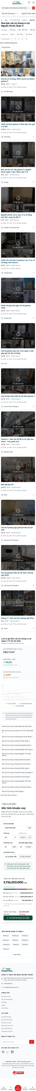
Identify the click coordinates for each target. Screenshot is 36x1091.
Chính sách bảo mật (7, 1025)
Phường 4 (15, 940)
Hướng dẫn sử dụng (6, 1031)
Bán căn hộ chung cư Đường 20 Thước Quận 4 (16, 777)
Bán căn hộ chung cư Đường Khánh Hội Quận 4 (16, 759)
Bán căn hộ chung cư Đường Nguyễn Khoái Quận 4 (17, 749)
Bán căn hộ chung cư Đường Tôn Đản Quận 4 (15, 741)
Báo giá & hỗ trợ (6, 996)
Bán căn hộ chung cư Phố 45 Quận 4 (13, 791)
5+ (26, 39)
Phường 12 (15, 935)
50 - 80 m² (29, 34)
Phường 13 (25, 940)
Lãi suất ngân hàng (25, 843)
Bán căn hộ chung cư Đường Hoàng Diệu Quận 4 (16, 745)
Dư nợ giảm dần (11, 856)
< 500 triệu (12, 30)
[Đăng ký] (31, 1042)
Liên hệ (3, 1005)
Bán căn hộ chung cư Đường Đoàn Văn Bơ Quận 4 (17, 736)
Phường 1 (6, 935)
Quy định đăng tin (6, 1017)
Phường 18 (6, 944)
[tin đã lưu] (29, 2)
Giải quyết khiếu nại (6, 1028)
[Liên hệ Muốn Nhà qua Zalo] (8, 1052)
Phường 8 (16, 944)
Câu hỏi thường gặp (6, 999)
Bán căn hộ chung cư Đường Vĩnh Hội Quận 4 (15, 768)
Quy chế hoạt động (6, 1019)
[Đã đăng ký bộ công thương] (18, 1073)
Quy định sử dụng (6, 1022)
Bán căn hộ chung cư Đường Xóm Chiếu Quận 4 (16, 764)
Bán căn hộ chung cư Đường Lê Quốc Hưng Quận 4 (17, 772)
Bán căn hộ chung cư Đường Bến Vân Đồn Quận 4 (17, 726)
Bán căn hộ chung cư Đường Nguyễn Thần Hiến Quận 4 (16, 782)
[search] (33, 8)
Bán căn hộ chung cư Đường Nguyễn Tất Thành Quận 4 (16, 754)
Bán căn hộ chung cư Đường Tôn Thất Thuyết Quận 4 (17, 731)
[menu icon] (33, 2)
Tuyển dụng (4, 1008)
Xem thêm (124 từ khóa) (9, 795)
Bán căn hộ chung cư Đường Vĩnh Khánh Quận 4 (16, 787)
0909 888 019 (8, 983)
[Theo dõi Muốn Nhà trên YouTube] (12, 1052)
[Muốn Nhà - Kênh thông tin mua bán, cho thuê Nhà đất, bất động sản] (18, 2)
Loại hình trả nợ (8, 852)
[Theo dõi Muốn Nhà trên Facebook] (3, 1052)
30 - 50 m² (20, 34)
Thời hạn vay (7, 843)
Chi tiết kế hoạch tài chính (19, 918)
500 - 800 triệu (22, 30)
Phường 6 (6, 940)
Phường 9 (6, 949)
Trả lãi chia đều (25, 856)
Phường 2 (25, 935)
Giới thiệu (4, 1002)
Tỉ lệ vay (6, 833)
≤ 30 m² (12, 34)
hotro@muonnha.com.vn (11, 987)
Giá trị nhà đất (8, 824)
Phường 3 (25, 944)
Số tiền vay (22, 833)
